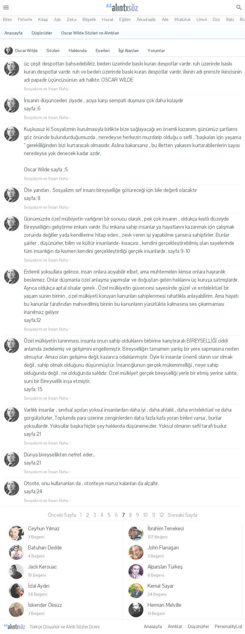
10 (145, 515)
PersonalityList (228, 627)
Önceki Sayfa (62, 515)
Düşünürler (198, 627)
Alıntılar (175, 627)
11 (153, 515)
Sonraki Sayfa (182, 515)
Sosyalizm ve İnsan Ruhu (46, 89)
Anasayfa (153, 627)
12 (161, 515)
